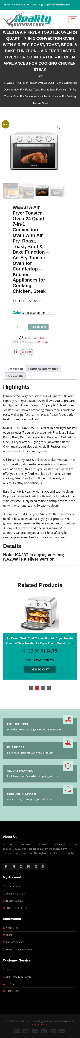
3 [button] (43, 688)
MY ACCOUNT (14, 886)
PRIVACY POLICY (15, 942)
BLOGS (10, 984)
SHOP (9, 935)
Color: (18, 312)
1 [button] (31, 688)
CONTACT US (13, 969)
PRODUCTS (12, 991)
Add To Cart (40, 669)
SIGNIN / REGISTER (17, 908)
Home (40, 76)
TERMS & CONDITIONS (19, 949)
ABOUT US (12, 928)
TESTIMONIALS (14, 900)
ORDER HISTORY (15, 893)
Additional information (43, 369)
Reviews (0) (15, 376)
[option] (40, 636)
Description (15, 369)
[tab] (15, 368)
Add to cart (38, 327)
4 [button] (49, 688)
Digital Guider (40, 1024)
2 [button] (37, 688)
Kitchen (43, 342)
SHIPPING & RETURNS (18, 976)
